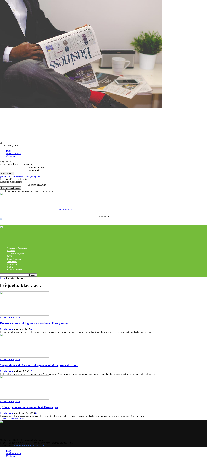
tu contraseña (34, 170)
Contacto (10, 156)
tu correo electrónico (38, 184)
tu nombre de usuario (38, 167)
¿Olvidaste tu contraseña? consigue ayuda (20, 176)
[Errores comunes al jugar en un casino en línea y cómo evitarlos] (24, 315)
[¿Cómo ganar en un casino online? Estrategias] (24, 399)
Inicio (9, 151)
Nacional (11, 251)
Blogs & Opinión (14, 259)
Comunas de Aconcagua (17, 248)
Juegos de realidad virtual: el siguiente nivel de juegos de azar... (39, 365)
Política (10, 256)
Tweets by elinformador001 (13, 418)
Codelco (10, 267)
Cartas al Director (14, 270)
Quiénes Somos (13, 153)
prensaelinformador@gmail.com (28, 445)
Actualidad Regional (15, 253)
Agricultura (12, 264)
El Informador (6, 329)
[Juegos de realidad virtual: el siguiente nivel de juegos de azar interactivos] (24, 356)
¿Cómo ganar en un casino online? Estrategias (29, 407)
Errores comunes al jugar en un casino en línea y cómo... (35, 323)
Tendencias (12, 261)
